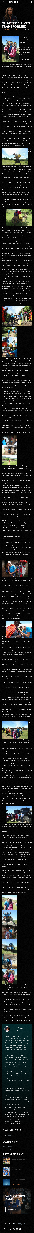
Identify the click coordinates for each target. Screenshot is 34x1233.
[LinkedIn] (17, 1229)
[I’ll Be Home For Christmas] (6, 1182)
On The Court (7, 1146)
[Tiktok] (20, 1229)
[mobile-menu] (31, 2)
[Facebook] (4, 1229)
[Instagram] (13, 1229)
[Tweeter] (7, 1229)
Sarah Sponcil (5, 29)
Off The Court (15, 29)
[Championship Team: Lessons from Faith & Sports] (6, 1171)
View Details (12, 1209)
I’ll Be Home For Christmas (19, 1179)
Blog (13, 1174)
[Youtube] (10, 1229)
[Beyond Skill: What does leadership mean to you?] (6, 1160)
